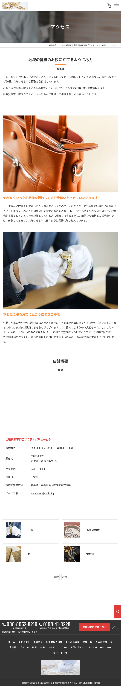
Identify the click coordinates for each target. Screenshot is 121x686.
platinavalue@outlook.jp (42, 493)
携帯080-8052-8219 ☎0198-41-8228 (52, 448)
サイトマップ (60, 652)
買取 (56, 577)
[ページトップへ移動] (115, 627)
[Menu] (116, 5)
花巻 (64, 577)
